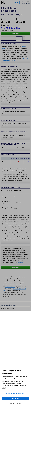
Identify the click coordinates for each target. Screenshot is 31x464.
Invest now (15, 33)
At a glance (4, 38)
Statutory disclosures (7, 308)
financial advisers (10, 287)
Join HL (16, 2)
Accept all (15, 398)
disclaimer (20, 262)
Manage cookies (15, 403)
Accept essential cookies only (15, 393)
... (23, 38)
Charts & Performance (11, 38)
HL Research (19, 38)
